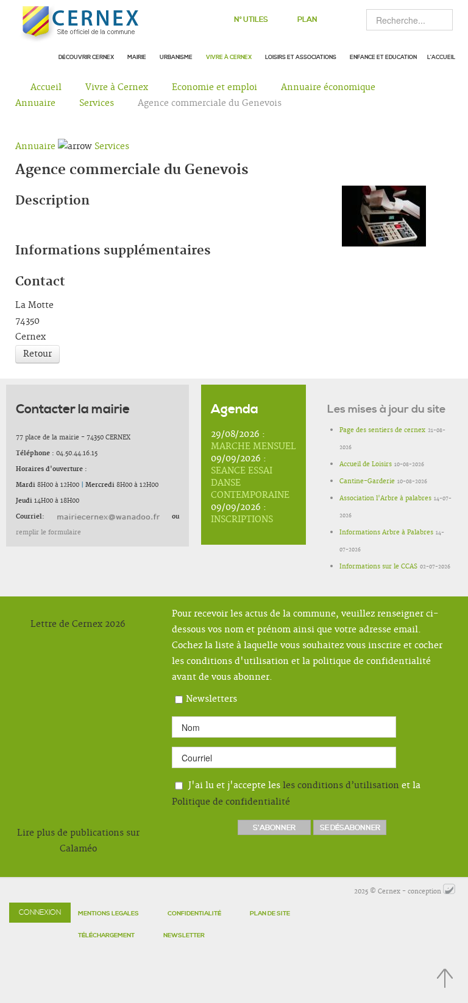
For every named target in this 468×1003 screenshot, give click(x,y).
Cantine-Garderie (367, 481)
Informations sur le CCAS (378, 566)
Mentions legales (108, 913)
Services (111, 146)
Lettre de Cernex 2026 (78, 624)
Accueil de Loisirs (365, 464)
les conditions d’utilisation (341, 785)
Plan (307, 19)
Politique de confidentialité (231, 802)
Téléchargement (106, 935)
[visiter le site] (449, 891)
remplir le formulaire (48, 532)
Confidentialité (194, 913)
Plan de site (270, 913)
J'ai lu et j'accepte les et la (296, 794)
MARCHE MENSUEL (253, 446)
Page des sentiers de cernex (382, 430)
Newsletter (184, 935)
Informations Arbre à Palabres (386, 532)
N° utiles (251, 19)
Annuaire (35, 146)
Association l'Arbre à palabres (385, 498)
